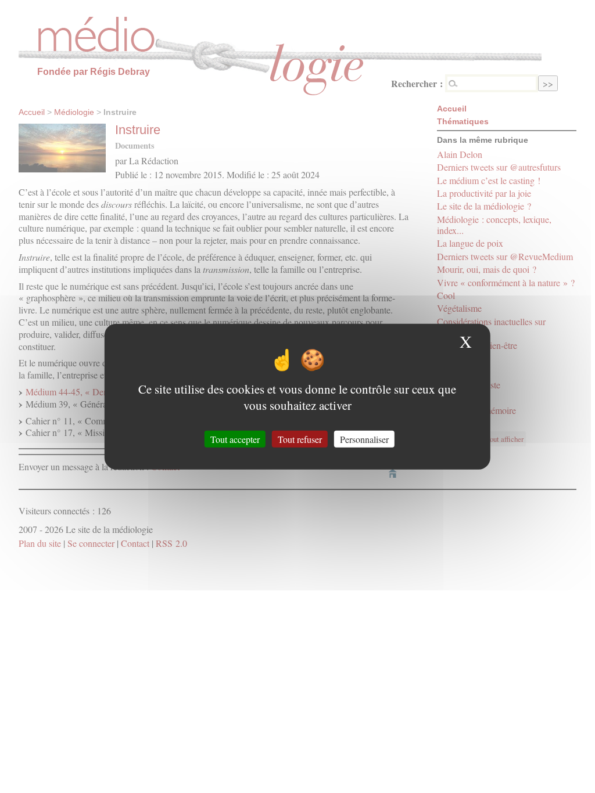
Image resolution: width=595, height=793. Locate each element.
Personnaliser (364, 438)
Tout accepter (235, 438)
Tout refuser (300, 438)
